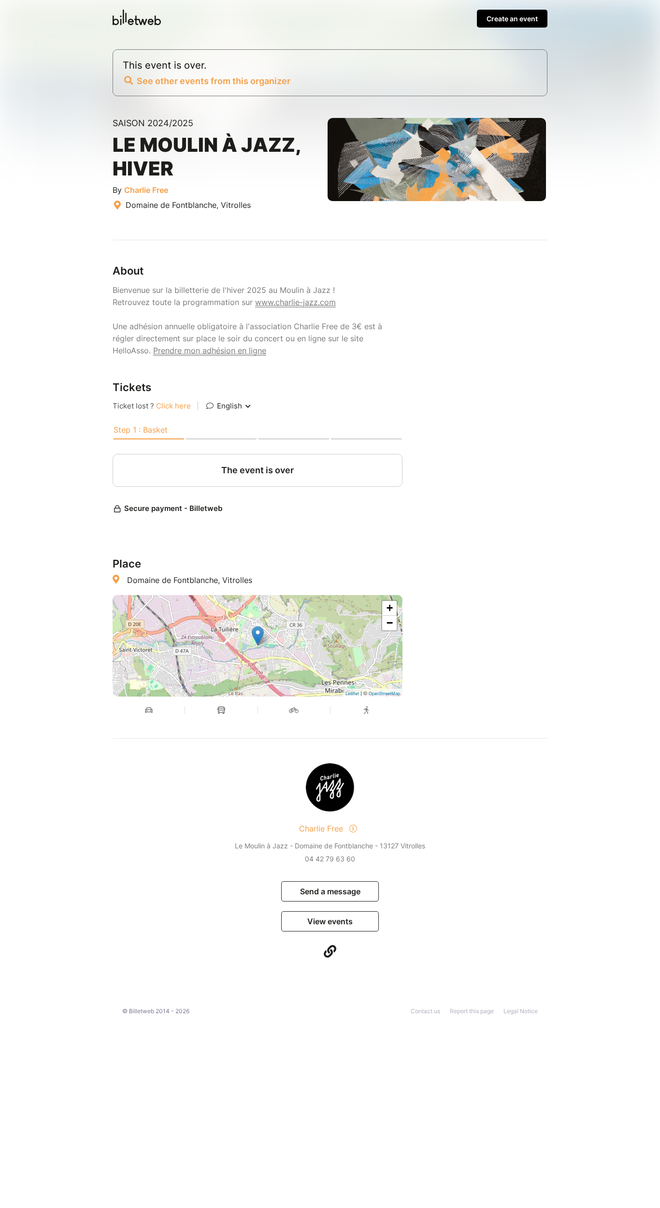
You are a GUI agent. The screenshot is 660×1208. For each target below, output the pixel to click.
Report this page (472, 1011)
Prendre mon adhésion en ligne (209, 350)
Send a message (330, 891)
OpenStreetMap (384, 693)
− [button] (390, 623)
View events (330, 921)
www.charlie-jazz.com (295, 302)
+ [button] (390, 608)
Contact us (425, 1011)
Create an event (512, 19)
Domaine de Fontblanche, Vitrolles (189, 580)
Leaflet (352, 693)
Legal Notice (520, 1011)
